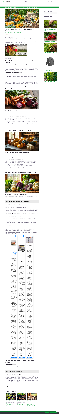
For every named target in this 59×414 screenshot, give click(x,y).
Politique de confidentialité (53, 412)
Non (48, 412)
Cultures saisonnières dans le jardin (10, 403)
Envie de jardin (8, 1)
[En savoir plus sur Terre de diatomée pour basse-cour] (32, 396)
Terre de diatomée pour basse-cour (32, 401)
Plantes (42, 1)
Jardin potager (8, 404)
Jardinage (30, 1)
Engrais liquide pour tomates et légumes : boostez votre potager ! (10, 402)
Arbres (38, 1)
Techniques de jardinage (33, 406)
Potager (45, 1)
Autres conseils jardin (51, 1)
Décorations (34, 1)
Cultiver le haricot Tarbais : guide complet (50, 81)
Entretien (26, 1)
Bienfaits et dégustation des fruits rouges (49, 41)
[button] (55, 1)
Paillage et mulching (32, 404)
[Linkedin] (7, 386)
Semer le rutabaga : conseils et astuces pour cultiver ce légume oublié (21, 402)
